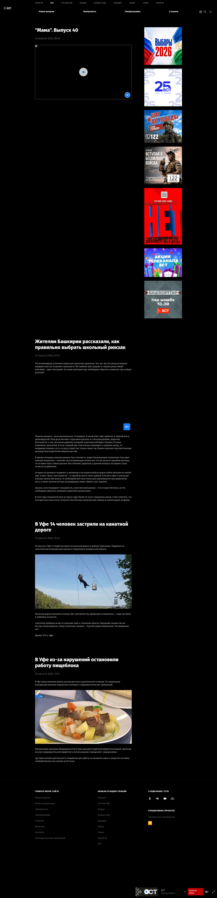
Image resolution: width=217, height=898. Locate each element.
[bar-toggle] (210, 11)
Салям (145, 3)
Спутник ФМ (66, 3)
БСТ (52, 3)
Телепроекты (89, 11)
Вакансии (39, 826)
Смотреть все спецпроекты (161, 817)
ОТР (99, 844)
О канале (173, 11)
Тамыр (132, 3)
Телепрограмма (132, 11)
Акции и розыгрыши (45, 803)
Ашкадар (118, 3)
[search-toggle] (205, 11)
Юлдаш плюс (100, 3)
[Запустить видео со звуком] (83, 72)
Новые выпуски (46, 11)
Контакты (39, 832)
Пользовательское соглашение (50, 838)
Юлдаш (83, 3)
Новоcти (39, 3)
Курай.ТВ (160, 3)
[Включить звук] (126, 426)
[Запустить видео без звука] (127, 95)
